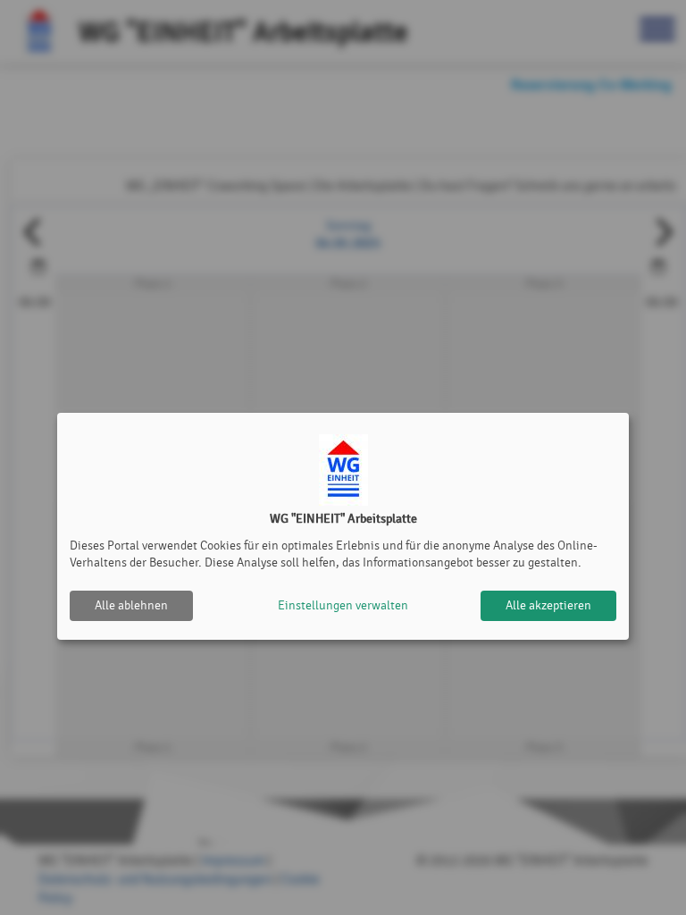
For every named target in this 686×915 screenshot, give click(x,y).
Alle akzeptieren (548, 605)
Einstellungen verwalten (343, 605)
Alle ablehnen (131, 605)
